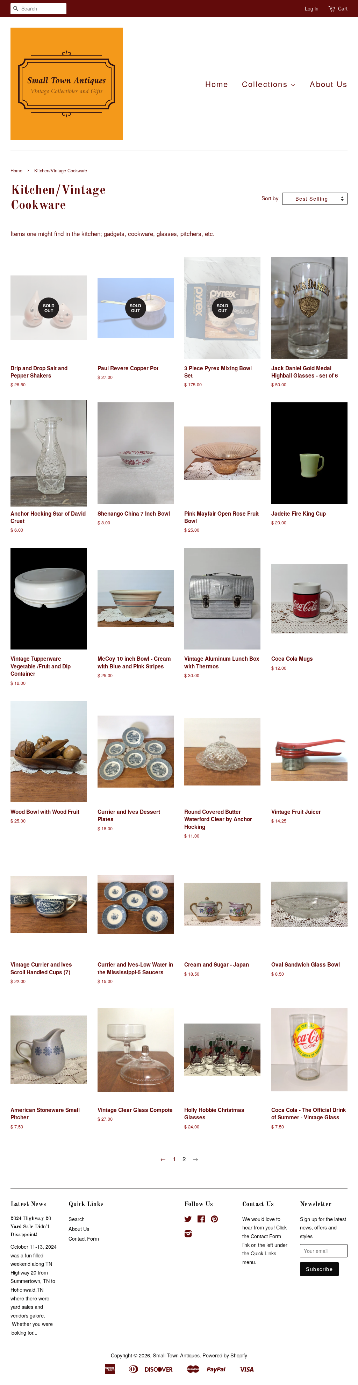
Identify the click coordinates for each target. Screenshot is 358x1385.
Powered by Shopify (224, 1355)
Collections (266, 83)
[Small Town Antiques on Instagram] (188, 1234)
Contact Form (84, 1238)
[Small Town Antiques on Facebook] (201, 1219)
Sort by (270, 198)
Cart (343, 8)
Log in (311, 8)
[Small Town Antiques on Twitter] (188, 1219)
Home (217, 83)
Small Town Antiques (176, 1355)
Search (77, 1218)
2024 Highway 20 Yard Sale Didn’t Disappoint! (30, 1226)
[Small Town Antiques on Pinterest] (214, 1219)
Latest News (28, 1204)
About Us (329, 83)
